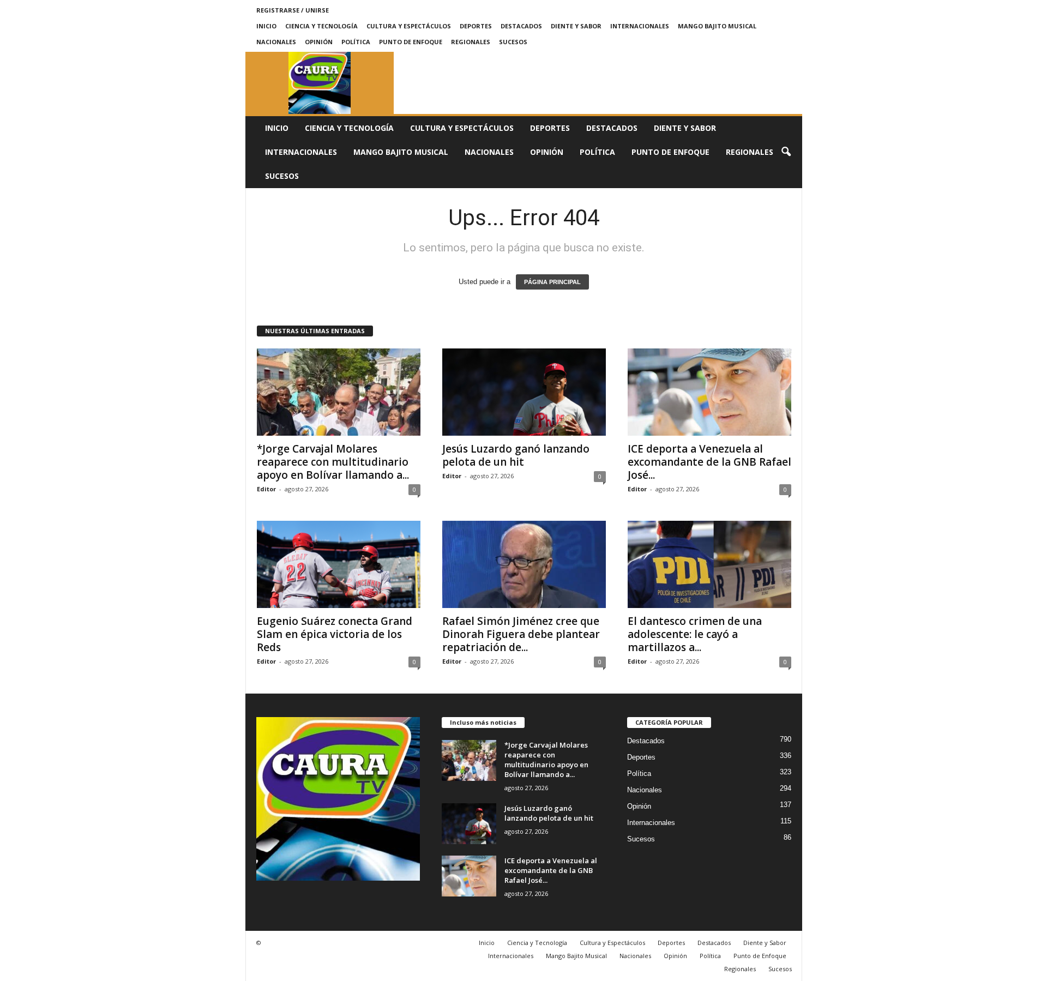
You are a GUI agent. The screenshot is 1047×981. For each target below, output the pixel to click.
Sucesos (513, 42)
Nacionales (276, 42)
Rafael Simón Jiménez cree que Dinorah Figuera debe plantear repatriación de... (521, 634)
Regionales (470, 42)
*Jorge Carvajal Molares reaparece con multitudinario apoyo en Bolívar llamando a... (333, 462)
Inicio (266, 26)
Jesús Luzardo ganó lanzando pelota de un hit (515, 455)
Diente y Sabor (576, 26)
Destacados (521, 26)
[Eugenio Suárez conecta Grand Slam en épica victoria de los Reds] (338, 564)
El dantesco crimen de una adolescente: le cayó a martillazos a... (695, 634)
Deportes (476, 26)
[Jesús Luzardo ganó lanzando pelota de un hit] (524, 392)
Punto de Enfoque (410, 42)
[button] (786, 152)
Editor (266, 489)
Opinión (319, 42)
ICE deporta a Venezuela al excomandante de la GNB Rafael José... (709, 462)
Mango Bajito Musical (717, 26)
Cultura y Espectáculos (408, 26)
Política (355, 42)
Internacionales (639, 26)
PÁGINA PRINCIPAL (552, 282)
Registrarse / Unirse (292, 10)
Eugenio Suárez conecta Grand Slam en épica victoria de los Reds (334, 634)
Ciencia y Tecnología (321, 26)
